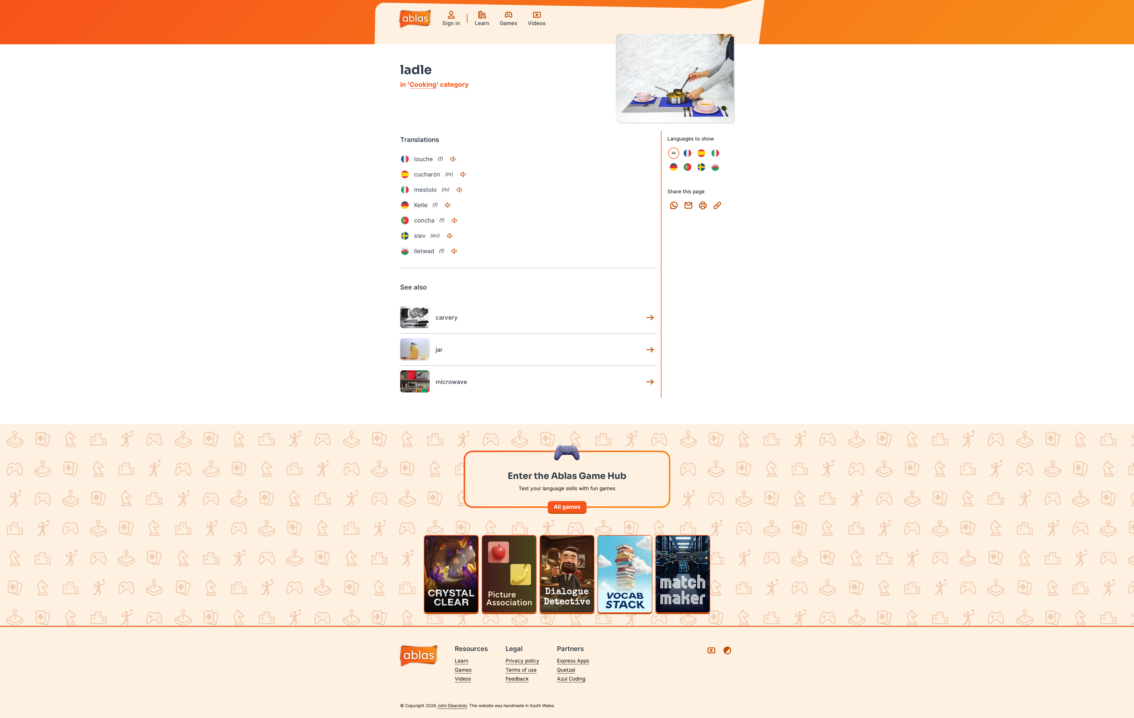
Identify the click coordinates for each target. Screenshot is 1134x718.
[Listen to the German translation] (448, 205)
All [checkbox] (674, 153)
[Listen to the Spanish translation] (463, 174)
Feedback (517, 679)
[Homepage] (415, 19)
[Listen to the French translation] (453, 159)
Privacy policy (522, 661)
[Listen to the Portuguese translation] (454, 220)
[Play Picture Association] (509, 574)
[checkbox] (687, 153)
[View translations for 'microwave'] (649, 382)
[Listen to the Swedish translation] (450, 235)
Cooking (423, 84)
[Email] (688, 205)
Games (463, 670)
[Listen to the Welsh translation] (454, 251)
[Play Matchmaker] (682, 574)
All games (567, 506)
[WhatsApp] (673, 205)
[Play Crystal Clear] (451, 574)
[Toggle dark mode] (727, 650)
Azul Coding (571, 679)
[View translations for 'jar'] (649, 350)
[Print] (702, 205)
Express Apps (573, 661)
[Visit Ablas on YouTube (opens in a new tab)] (711, 650)
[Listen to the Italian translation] (459, 189)
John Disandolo (452, 705)
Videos (463, 679)
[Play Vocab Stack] (624, 574)
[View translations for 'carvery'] (649, 317)
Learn (461, 661)
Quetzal (566, 670)
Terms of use (521, 670)
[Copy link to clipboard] (717, 205)
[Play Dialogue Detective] (567, 574)
